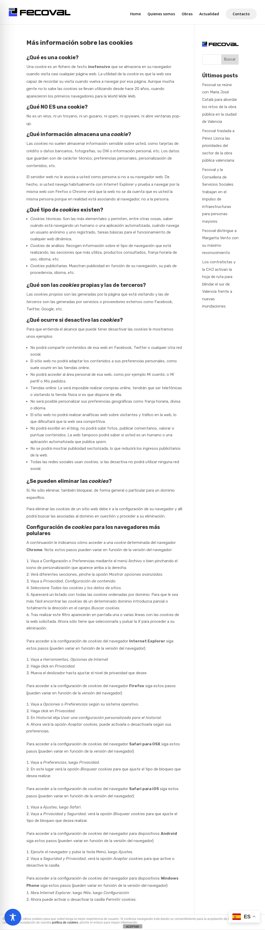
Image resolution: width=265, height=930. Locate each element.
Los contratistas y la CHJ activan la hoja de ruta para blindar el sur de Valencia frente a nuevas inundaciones (218, 284)
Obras (187, 14)
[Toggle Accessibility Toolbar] (13, 917)
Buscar (230, 59)
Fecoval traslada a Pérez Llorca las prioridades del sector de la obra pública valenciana (218, 146)
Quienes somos (161, 14)
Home (135, 14)
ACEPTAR (132, 926)
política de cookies (65, 922)
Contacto (241, 13)
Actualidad (209, 14)
